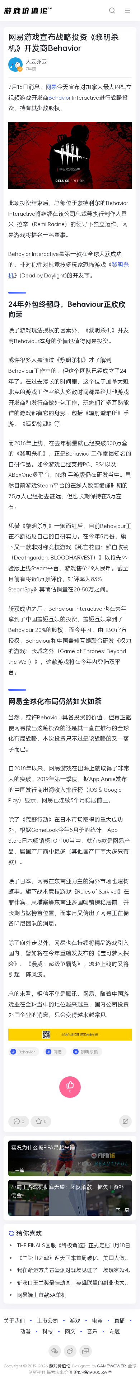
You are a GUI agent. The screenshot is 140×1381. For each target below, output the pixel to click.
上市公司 (47, 1320)
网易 (51, 86)
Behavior (59, 97)
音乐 (92, 1331)
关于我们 (14, 1320)
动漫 (25, 1331)
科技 (47, 1331)
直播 (119, 1320)
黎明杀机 (89, 1051)
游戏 (75, 1320)
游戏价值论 (59, 1365)
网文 (70, 1331)
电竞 (97, 1320)
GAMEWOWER (111, 1365)
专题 (114, 1331)
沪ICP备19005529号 (93, 1372)
